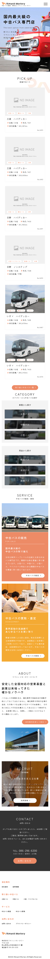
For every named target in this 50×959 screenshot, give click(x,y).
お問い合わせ (8, 918)
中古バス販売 (6, 911)
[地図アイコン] (21, 945)
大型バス (5, 899)
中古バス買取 (20, 911)
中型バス (16, 899)
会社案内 (6, 882)
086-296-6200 (28, 850)
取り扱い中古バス (10, 894)
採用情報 (16, 887)
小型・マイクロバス (31, 899)
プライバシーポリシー (23, 924)
